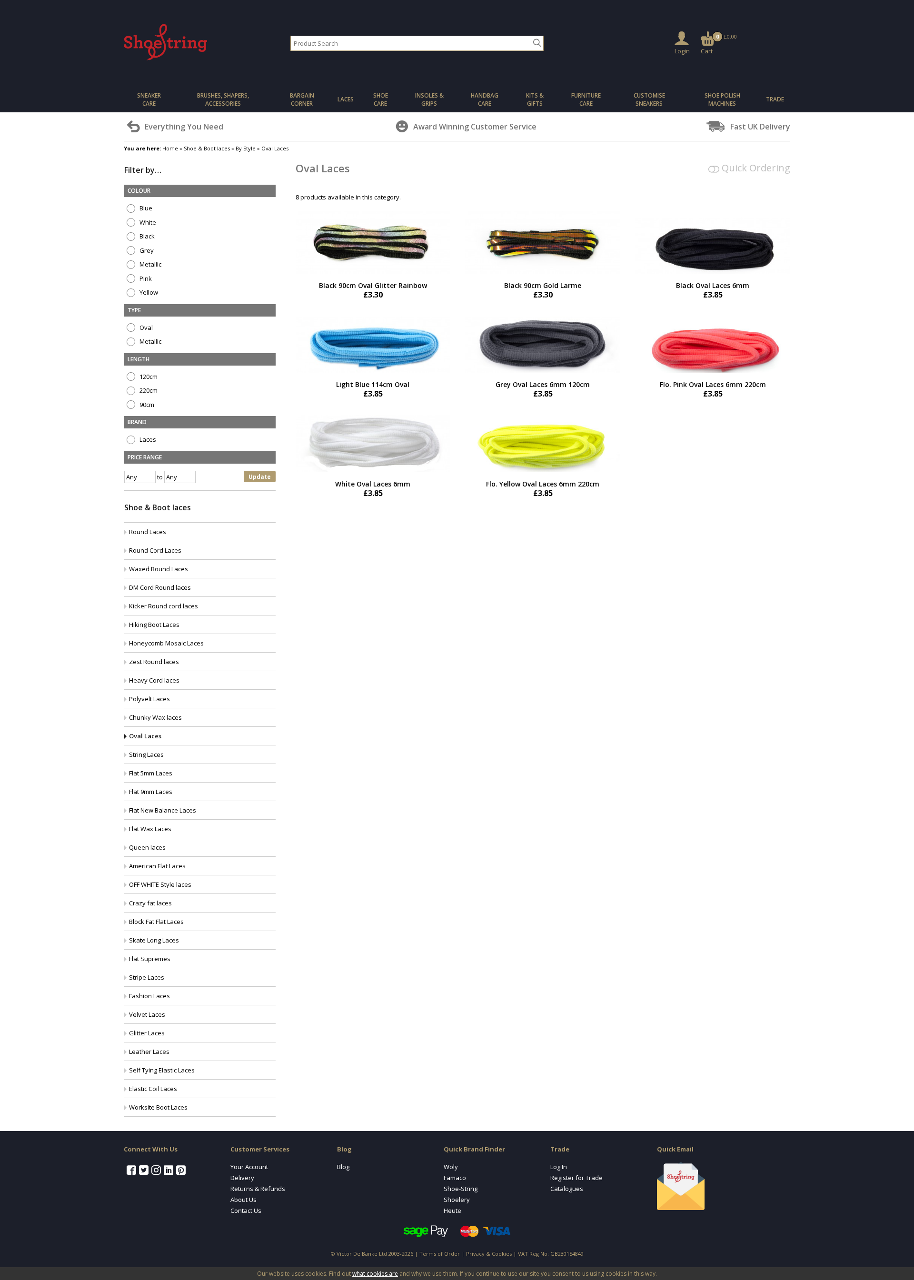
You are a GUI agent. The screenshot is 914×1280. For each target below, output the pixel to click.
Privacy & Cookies (489, 1253)
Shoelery (457, 1199)
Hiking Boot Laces (154, 624)
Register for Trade (576, 1177)
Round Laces (147, 531)
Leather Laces (149, 1051)
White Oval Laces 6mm (372, 483)
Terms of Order (439, 1253)
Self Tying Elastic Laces (162, 1070)
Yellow (148, 292)
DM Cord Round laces (160, 587)
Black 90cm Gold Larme (542, 285)
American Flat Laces (157, 866)
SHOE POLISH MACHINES (722, 99)
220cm (148, 391)
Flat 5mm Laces (150, 773)
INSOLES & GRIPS (429, 99)
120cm (148, 377)
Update (259, 476)
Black (146, 236)
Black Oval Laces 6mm (712, 285)
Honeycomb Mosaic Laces (166, 643)
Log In (558, 1166)
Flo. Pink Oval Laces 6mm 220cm (713, 384)
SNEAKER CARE (149, 99)
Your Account (249, 1166)
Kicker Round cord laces (163, 606)
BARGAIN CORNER (302, 99)
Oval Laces (145, 736)
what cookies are (375, 1274)
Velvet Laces (147, 1014)
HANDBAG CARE (484, 99)
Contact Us (245, 1210)
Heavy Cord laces (154, 680)
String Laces (146, 754)
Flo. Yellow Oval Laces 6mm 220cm (542, 483)
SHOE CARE (380, 99)
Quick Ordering (754, 167)
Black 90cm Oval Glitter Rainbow (373, 285)
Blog (343, 1166)
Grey (146, 251)
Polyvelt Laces (149, 699)
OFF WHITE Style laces (160, 884)
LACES (346, 99)
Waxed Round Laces (158, 569)
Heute (452, 1210)
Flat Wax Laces (150, 828)
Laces (147, 440)
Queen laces (147, 847)
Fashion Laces (149, 996)
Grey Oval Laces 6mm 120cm (543, 384)
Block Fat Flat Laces (156, 921)
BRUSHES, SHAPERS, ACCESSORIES (223, 99)
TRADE (775, 99)
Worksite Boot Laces (158, 1107)
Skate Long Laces (154, 940)
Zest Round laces (154, 661)
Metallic (149, 264)
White (147, 222)
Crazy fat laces (150, 903)
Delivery (242, 1177)
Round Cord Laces (155, 550)
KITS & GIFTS (535, 99)
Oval (145, 328)
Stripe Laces (146, 977)
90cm (146, 405)
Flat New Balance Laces (162, 810)
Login (682, 51)
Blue (145, 208)
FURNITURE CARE (586, 99)
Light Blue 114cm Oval (372, 384)
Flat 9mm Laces (150, 791)
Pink (145, 279)
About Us (243, 1199)
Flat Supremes (149, 958)
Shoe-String (460, 1188)
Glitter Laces (147, 1033)
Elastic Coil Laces (153, 1088)
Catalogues (566, 1188)
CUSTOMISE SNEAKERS (649, 99)
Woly (451, 1166)
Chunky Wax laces (155, 717)
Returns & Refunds (257, 1188)
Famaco (455, 1177)
